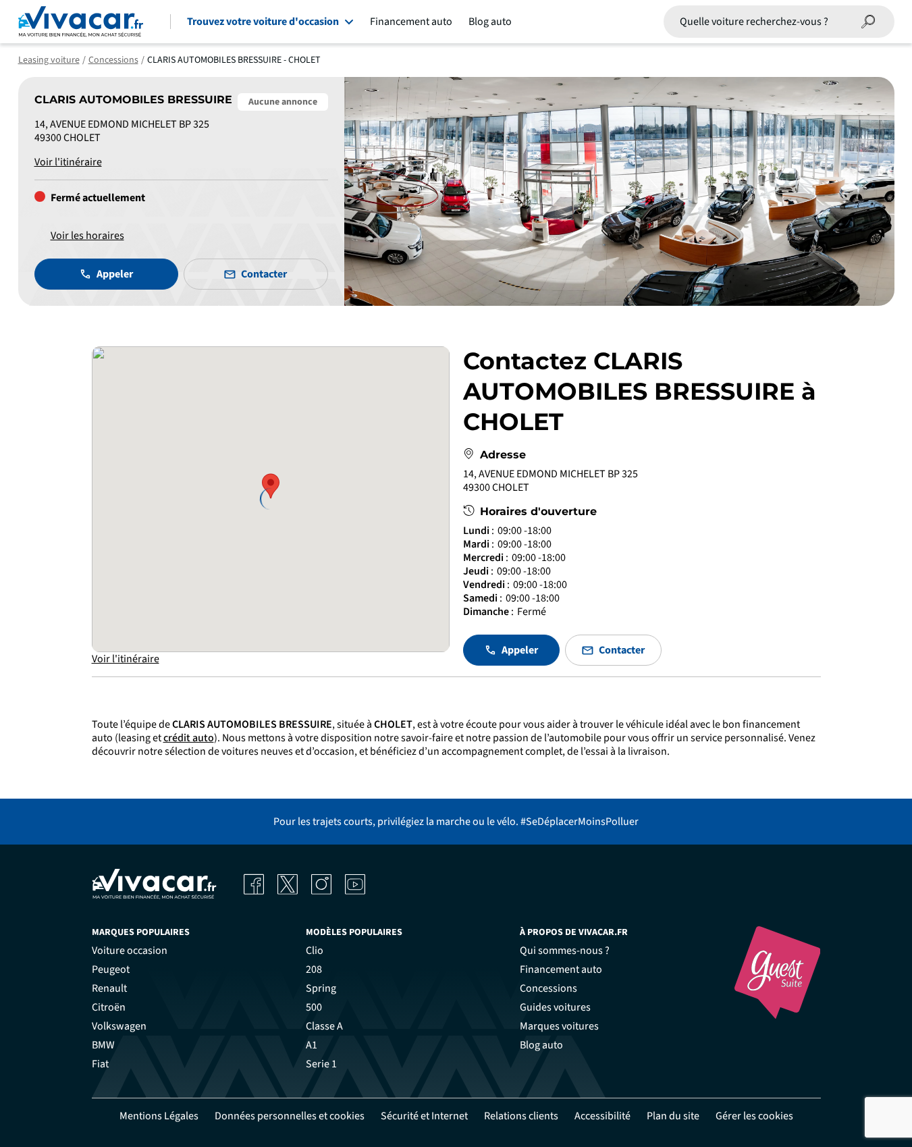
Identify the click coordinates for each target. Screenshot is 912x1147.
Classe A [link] (324, 1026)
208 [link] (314, 969)
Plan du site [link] (673, 1116)
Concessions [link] (548, 988)
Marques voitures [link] (559, 1026)
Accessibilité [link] (602, 1116)
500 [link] (314, 1007)
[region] (271, 499)
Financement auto (411, 21)
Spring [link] (321, 988)
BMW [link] (103, 1045)
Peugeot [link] (111, 969)
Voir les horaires (87, 235)
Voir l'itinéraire (68, 162)
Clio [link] (314, 950)
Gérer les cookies (754, 1116)
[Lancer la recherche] (869, 21)
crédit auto (188, 737)
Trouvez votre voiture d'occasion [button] (263, 21)
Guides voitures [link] (555, 1007)
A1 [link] (311, 1045)
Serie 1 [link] (321, 1064)
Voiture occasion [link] (129, 950)
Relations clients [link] (521, 1116)
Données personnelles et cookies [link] (290, 1116)
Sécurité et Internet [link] (424, 1116)
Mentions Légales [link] (158, 1116)
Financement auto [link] (561, 969)
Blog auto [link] (541, 1045)
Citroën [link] (109, 1007)
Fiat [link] (100, 1064)
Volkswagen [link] (119, 1026)
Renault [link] (109, 988)
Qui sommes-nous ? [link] (565, 950)
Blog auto (490, 21)
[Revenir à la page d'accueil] (80, 21)
